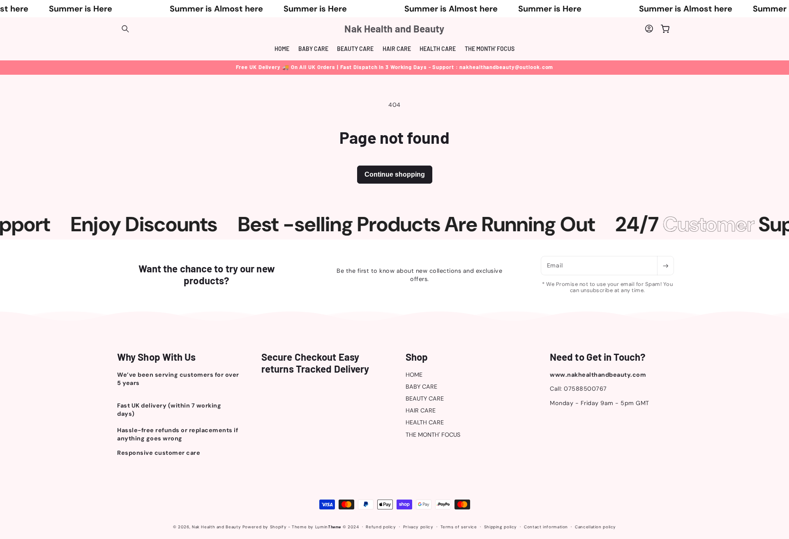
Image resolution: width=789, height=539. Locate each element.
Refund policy (381, 527)
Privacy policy (418, 527)
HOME (414, 374)
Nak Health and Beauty (216, 527)
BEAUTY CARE (425, 398)
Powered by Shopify (264, 527)
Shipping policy (500, 527)
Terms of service (459, 527)
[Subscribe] (665, 265)
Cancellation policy (595, 527)
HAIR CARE (421, 410)
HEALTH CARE (425, 422)
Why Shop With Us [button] (156, 357)
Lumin (328, 527)
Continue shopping (395, 174)
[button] (125, 29)
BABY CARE (421, 386)
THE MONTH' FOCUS (433, 434)
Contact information (546, 527)
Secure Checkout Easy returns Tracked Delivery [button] (315, 363)
